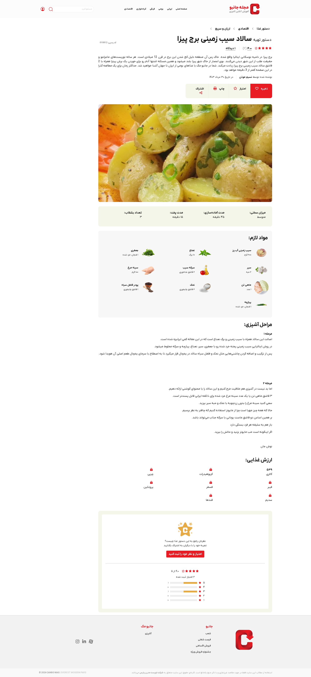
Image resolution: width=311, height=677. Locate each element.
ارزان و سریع (222, 29)
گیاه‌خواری (141, 9)
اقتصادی (128, 9)
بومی (160, 9)
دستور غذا (263, 29)
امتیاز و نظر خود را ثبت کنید (185, 554)
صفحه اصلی (181, 9)
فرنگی (152, 9)
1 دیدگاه (230, 48)
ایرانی (169, 9)
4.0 (249, 48)
